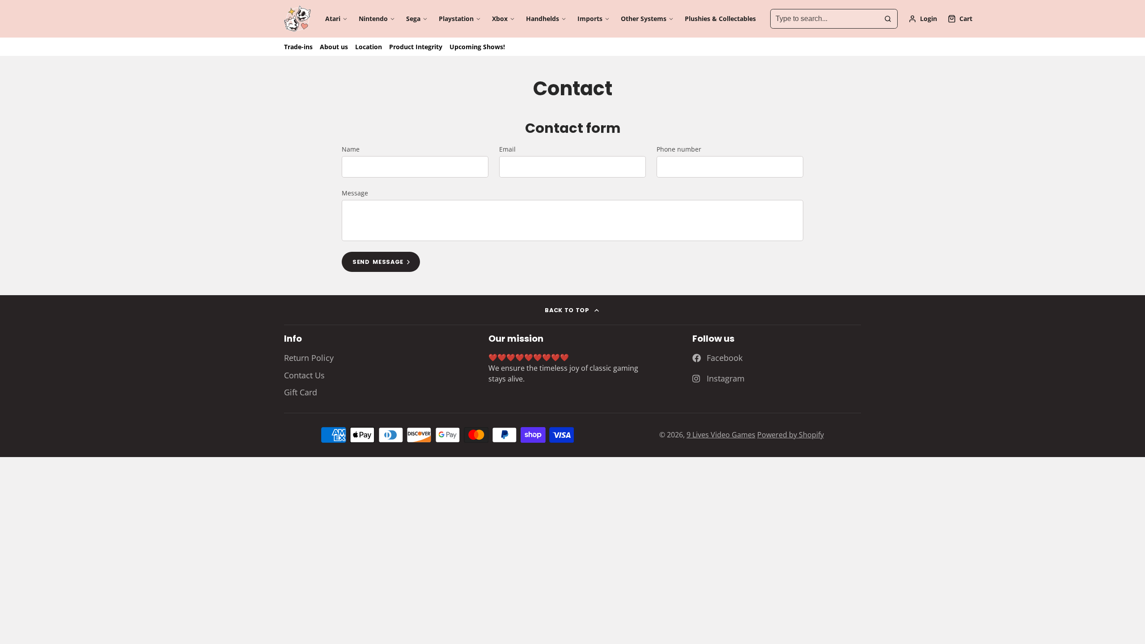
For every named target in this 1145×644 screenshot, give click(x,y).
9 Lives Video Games (721, 435)
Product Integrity (415, 46)
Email (507, 149)
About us (334, 46)
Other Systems (643, 18)
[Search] (887, 18)
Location (368, 46)
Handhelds (542, 18)
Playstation (456, 18)
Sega (413, 18)
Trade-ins (298, 46)
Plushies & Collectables (720, 18)
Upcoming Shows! (477, 46)
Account (922, 19)
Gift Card (300, 392)
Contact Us (304, 375)
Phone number (679, 149)
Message (355, 193)
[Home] (297, 18)
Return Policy (309, 357)
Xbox (500, 18)
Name (351, 149)
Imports (589, 18)
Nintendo (373, 18)
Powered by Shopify (790, 435)
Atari (332, 18)
